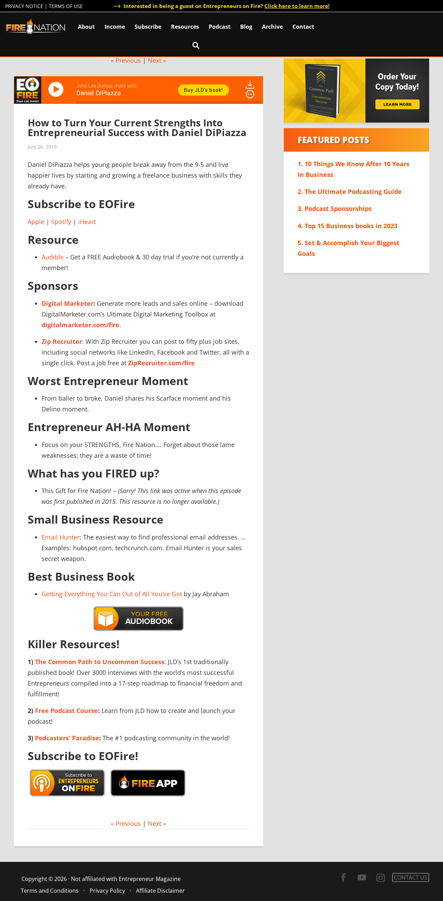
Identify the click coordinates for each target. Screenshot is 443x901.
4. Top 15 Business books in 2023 (347, 226)
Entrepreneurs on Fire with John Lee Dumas (35, 26)
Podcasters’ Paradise (67, 738)
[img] (250, 94)
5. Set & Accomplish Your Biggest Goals (348, 248)
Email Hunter (61, 537)
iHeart (87, 221)
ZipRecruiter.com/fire (161, 363)
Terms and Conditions (50, 890)
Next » (157, 60)
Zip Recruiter (62, 341)
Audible (53, 257)
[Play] (57, 89)
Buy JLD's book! (203, 90)
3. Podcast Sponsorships (335, 208)
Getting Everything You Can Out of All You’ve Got (112, 594)
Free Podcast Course (66, 710)
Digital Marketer (67, 303)
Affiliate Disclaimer (160, 890)
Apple (36, 221)
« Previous (126, 60)
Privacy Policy (107, 890)
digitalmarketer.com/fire (80, 325)
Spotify (61, 221)
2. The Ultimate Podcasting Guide (350, 191)
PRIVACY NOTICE (24, 6)
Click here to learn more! (296, 5)
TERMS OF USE (66, 6)
